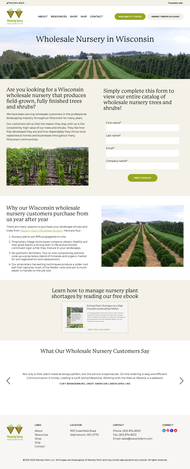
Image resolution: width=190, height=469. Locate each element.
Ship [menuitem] (84, 16)
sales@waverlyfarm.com (136, 438)
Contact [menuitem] (96, 16)
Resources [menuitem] (59, 16)
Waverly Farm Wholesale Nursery (42, 230)
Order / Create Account (165, 16)
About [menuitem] (43, 16)
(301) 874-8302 (128, 434)
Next (182, 380)
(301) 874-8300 (16, 3)
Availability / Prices (130, 16)
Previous (8, 380)
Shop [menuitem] (73, 16)
